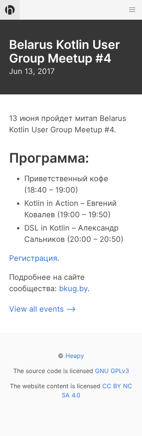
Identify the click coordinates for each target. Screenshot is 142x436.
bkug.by (73, 288)
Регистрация (33, 258)
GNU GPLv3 (112, 371)
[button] (132, 10)
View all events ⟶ (42, 309)
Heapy (75, 355)
